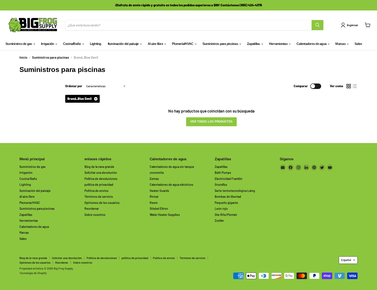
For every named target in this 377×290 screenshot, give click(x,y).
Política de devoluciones (100, 179)
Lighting (95, 44)
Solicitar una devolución (100, 172)
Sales (358, 44)
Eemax (154, 179)
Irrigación (48, 44)
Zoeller (219, 220)
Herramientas (278, 44)
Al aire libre (156, 44)
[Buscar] (317, 25)
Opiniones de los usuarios (102, 203)
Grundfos (221, 184)
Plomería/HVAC (183, 44)
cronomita (157, 172)
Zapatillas (254, 44)
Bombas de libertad (228, 196)
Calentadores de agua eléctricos (171, 184)
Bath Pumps (223, 172)
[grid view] (349, 86)
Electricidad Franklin (228, 179)
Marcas (340, 44)
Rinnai (154, 196)
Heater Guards (159, 191)
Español (346, 260)
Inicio (23, 57)
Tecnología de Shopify (33, 273)
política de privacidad (98, 184)
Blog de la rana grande (99, 167)
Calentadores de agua (311, 44)
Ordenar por (73, 86)
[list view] (355, 86)
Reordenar (91, 208)
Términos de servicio (98, 196)
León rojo (221, 208)
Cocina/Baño (72, 44)
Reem (154, 203)
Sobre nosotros (94, 215)
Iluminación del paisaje (123, 44)
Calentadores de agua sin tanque (172, 167)
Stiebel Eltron (159, 208)
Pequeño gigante (226, 203)
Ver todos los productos (211, 121)
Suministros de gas (19, 44)
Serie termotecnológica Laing (235, 191)
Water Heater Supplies (165, 215)
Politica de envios (96, 191)
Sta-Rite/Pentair (226, 215)
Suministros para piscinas (220, 44)
